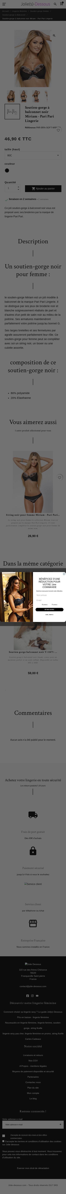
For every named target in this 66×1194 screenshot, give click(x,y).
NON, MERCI (49, 614)
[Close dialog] (64, 574)
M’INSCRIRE (49, 609)
